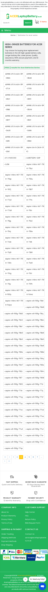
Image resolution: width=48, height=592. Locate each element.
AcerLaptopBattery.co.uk (27, 575)
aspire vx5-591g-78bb (35, 326)
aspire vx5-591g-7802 (14, 384)
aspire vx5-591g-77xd (35, 410)
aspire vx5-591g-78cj (34, 313)
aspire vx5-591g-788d (35, 352)
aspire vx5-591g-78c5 (14, 320)
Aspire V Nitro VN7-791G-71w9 (35, 261)
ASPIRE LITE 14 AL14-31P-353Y (35, 118)
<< (5, 457)
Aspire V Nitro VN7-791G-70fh (35, 282)
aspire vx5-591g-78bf (13, 326)
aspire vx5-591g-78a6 (35, 346)
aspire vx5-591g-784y (35, 358)
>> (9, 461)
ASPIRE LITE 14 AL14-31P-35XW (35, 107)
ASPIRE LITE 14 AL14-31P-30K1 (14, 149)
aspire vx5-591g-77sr (34, 435)
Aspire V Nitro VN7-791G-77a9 (14, 208)
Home (13, 35)
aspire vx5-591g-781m (35, 371)
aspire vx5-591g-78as (14, 346)
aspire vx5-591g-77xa (35, 416)
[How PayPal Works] (36, 557)
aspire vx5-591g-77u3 (14, 429)
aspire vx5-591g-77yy (14, 403)
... (41, 457)
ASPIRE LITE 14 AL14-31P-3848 (35, 76)
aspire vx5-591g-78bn (35, 320)
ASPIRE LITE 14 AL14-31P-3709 (35, 86)
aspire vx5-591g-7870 (14, 358)
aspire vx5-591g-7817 (13, 378)
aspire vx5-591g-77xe (14, 410)
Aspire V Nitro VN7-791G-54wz (35, 292)
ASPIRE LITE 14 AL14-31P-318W (35, 139)
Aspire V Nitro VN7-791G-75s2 (35, 219)
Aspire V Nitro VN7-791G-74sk (14, 240)
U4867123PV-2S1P (33, 158)
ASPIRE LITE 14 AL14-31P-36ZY (14, 97)
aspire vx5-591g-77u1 (34, 429)
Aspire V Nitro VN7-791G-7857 (35, 187)
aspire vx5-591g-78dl (34, 301)
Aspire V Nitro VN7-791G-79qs (14, 177)
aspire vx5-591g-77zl (34, 384)
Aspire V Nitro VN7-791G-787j (14, 187)
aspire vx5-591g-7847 (14, 365)
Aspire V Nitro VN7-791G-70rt (35, 271)
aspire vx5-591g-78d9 (35, 307)
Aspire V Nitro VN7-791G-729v (14, 261)
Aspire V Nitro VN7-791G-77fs (35, 198)
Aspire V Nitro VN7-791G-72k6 (35, 250)
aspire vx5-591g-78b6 (35, 333)
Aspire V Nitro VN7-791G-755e (35, 229)
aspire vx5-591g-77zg (14, 397)
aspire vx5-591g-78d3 (14, 313)
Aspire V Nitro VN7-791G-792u (35, 177)
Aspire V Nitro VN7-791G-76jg (14, 219)
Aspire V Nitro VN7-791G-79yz (35, 166)
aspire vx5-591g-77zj (34, 390)
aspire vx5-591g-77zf (34, 397)
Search (28, 23)
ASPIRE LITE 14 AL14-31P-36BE (14, 107)
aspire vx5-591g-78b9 (14, 333)
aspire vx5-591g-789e (14, 352)
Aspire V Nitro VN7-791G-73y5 (14, 250)
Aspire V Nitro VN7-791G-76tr (35, 208)
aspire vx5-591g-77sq (14, 442)
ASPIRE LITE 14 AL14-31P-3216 (14, 139)
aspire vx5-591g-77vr (13, 422)
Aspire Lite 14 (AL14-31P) (35, 149)
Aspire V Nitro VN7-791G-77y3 (14, 198)
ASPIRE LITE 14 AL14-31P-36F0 (35, 97)
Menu (7, 30)
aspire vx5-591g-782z (13, 371)
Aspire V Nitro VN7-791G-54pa (14, 303)
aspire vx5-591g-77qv (14, 448)
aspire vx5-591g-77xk (35, 403)
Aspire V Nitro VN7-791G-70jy (14, 282)
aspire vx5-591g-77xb (14, 416)
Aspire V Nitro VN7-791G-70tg (14, 271)
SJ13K (7, 164)
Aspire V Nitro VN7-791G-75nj (14, 229)
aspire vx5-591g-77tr (13, 435)
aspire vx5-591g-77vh (35, 422)
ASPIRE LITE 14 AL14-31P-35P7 (14, 118)
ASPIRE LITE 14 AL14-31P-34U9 (14, 128)
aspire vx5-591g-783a (35, 365)
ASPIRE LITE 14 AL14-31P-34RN (35, 128)
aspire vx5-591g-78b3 (14, 339)
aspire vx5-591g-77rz (34, 442)
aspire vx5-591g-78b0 (35, 339)
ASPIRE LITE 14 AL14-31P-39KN (14, 76)
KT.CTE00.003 (10, 158)
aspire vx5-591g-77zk (13, 390)
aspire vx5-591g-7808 (35, 378)
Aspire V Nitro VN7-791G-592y (14, 292)
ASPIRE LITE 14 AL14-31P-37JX (14, 86)
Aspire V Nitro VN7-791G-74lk (35, 240)
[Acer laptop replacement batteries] (24, 16)
